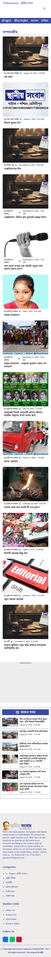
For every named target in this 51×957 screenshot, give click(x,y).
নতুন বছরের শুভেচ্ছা (13, 599)
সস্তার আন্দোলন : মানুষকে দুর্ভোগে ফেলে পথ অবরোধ (25, 364)
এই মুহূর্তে (6, 21)
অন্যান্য (34, 21)
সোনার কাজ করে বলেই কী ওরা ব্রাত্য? (22, 507)
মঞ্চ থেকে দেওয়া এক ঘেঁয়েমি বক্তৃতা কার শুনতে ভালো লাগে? (23, 267)
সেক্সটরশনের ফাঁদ (12, 169)
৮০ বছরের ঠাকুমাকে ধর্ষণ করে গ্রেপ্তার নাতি (32, 773)
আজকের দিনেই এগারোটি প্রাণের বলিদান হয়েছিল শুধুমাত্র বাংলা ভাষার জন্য (23, 413)
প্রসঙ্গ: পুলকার (11, 461)
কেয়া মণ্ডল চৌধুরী (13, 73)
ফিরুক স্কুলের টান (12, 123)
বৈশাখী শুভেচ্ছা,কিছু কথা (16, 553)
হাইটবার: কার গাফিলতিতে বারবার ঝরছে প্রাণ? (33, 745)
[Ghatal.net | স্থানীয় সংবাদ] (20, 7)
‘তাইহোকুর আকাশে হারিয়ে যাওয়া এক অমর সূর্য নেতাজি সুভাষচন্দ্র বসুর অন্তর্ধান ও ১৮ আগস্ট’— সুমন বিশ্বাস (33, 760)
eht (41, 952)
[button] (44, 9)
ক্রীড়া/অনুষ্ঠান (21, 21)
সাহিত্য (44, 21)
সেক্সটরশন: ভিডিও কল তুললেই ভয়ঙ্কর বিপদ (25, 217)
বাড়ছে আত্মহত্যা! (12, 315)
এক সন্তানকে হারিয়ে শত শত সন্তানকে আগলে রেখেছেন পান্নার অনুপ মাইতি (33, 786)
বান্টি (8, 641)
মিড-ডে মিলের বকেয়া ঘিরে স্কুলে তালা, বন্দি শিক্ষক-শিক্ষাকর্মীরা (33, 720)
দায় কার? (8, 77)
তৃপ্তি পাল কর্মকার (8, 212)
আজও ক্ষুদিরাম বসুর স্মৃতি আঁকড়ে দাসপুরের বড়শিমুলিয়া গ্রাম (25, 646)
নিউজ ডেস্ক (10, 165)
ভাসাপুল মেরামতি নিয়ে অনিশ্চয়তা (33, 731)
